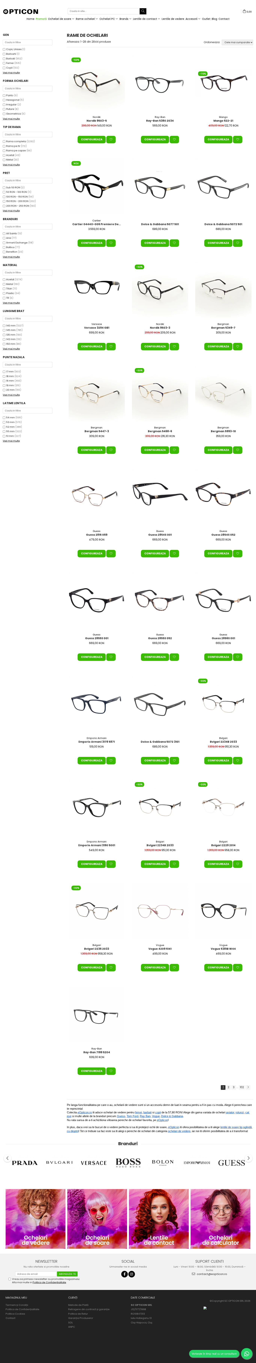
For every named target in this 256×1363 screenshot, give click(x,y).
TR (7, 298)
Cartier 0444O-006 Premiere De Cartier (97, 224)
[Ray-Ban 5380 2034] (160, 83)
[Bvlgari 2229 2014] (223, 807)
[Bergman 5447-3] (97, 393)
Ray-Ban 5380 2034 (160, 121)
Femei (10, 63)
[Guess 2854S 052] (223, 497)
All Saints (11, 233)
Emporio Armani (96, 738)
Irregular (11, 104)
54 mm (10, 417)
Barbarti (11, 54)
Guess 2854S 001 (160, 535)
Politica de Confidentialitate (49, 1282)
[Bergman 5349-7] (223, 290)
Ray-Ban (160, 117)
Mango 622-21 (223, 121)
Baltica (10, 247)
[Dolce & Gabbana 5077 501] (160, 186)
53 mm (10, 422)
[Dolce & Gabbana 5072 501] (223, 186)
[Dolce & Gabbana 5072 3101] (160, 704)
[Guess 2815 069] (97, 497)
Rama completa (16, 141)
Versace (96, 324)
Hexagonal (12, 100)
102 (242, 1087)
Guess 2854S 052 (223, 535)
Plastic (10, 293)
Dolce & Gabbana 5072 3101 (160, 742)
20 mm (10, 390)
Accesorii (192, 19)
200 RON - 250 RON (17, 206)
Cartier (96, 220)
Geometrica (13, 113)
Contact (224, 19)
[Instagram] (131, 1274)
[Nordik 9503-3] (160, 290)
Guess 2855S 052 (160, 638)
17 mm (10, 371)
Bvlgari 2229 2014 (223, 845)
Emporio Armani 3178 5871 (97, 742)
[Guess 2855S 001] (97, 600)
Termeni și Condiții (17, 1305)
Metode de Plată (78, 1305)
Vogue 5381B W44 (223, 949)
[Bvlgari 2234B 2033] (223, 704)
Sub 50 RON (13, 187)
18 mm (10, 376)
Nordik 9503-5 (97, 121)
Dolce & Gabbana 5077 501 (160, 224)
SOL (70, 1322)
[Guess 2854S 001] (160, 497)
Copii (9, 68)
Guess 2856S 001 (223, 638)
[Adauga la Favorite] (111, 139)
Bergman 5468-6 (160, 431)
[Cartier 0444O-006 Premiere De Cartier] (97, 186)
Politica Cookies (15, 1314)
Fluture (10, 109)
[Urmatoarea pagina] (248, 1087)
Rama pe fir (13, 146)
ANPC (71, 1327)
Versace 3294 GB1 (96, 328)
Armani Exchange (17, 242)
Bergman (223, 324)
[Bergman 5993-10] (223, 393)
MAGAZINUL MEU (16, 1297)
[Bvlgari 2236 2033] (97, 911)
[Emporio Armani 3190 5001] (97, 807)
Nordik (97, 117)
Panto (9, 95)
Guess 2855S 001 (96, 638)
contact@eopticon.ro (211, 1274)
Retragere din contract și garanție (89, 1309)
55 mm (10, 431)
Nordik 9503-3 (160, 328)
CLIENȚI (72, 1297)
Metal (9, 159)
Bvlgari (223, 738)
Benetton (11, 252)
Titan (9, 288)
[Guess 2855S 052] (160, 600)
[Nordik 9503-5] (97, 83)
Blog (214, 19)
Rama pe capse (16, 150)
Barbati (10, 58)
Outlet (206, 19)
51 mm (10, 436)
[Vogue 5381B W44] (223, 911)
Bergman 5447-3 (97, 431)
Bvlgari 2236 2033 (96, 949)
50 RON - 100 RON (16, 192)
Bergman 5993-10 (223, 431)
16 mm (10, 380)
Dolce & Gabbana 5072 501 (223, 224)
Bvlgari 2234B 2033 (223, 742)
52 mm (10, 427)
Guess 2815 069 (96, 535)
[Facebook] (124, 1274)
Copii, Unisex (14, 49)
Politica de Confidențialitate (22, 1309)
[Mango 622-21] (223, 83)
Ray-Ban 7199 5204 (96, 1052)
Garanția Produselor (80, 1318)
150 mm (10, 344)
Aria (8, 238)
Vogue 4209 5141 (159, 949)
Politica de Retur (78, 1314)
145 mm (11, 330)
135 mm (10, 334)
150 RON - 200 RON (17, 201)
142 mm (11, 339)
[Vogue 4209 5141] (160, 911)
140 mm (11, 325)
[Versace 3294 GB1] (97, 289)
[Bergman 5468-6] (160, 393)
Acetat (10, 155)
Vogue (160, 945)
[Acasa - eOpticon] (23, 12)
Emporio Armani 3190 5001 (96, 845)
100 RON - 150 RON (17, 196)
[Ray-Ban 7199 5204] (97, 1014)
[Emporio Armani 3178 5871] (97, 704)
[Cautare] (143, 11)
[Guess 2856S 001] (223, 600)
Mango (223, 117)
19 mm (10, 385)
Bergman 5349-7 (223, 328)
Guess (96, 531)
